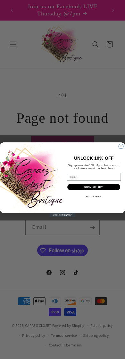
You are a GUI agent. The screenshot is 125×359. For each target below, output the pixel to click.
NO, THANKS (94, 196)
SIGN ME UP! (94, 186)
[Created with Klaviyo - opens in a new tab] (62, 215)
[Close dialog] (121, 146)
